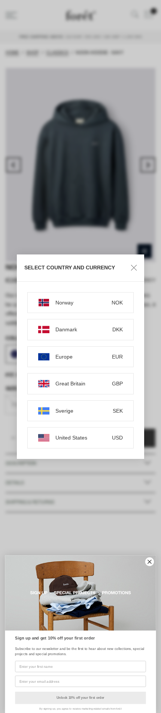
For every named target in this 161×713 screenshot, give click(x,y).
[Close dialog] (149, 561)
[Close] (134, 267)
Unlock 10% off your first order (80, 698)
